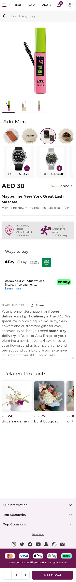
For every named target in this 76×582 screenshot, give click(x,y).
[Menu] (5, 5)
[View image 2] (24, 106)
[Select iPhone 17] (11, 136)
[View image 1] (8, 106)
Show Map (38, 534)
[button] (19, 162)
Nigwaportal (38, 562)
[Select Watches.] (48, 136)
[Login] (70, 5)
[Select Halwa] (66, 136)
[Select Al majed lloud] (29, 136)
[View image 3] (39, 106)
